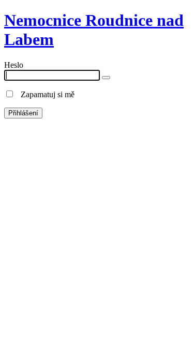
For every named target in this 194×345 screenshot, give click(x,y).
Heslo (13, 65)
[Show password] (106, 77)
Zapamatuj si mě (44, 94)
